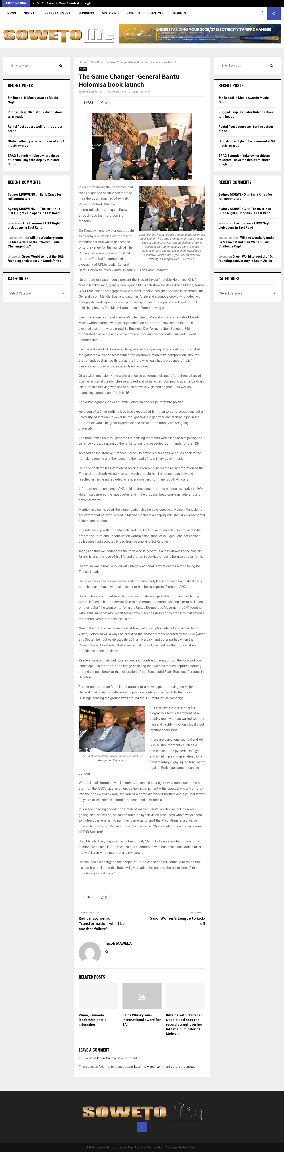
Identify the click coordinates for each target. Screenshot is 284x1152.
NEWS (11, 13)
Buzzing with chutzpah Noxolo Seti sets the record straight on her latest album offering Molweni (184, 1024)
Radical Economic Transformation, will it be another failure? (102, 923)
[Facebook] (263, 13)
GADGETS (179, 13)
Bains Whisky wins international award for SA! (141, 1020)
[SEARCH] (60, 65)
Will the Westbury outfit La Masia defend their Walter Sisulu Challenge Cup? (35, 242)
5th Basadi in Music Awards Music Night (67, 3)
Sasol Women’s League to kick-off (177, 921)
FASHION (133, 13)
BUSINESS (86, 13)
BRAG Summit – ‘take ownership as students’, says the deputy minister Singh (33, 160)
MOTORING (110, 13)
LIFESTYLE (156, 13)
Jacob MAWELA (92, 92)
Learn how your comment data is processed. (165, 1066)
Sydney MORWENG (21, 194)
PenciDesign (190, 1147)
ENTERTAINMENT (58, 13)
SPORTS (30, 13)
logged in (103, 1058)
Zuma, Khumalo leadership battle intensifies (92, 1020)
